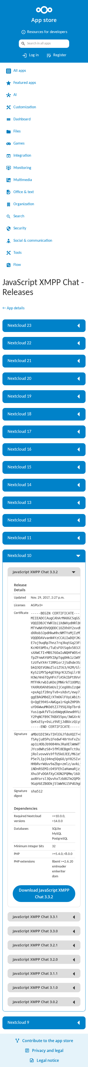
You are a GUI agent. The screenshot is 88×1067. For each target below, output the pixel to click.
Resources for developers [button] (44, 32)
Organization (23, 204)
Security (19, 228)
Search (18, 216)
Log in (30, 55)
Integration (22, 156)
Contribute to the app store (47, 1040)
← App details (13, 308)
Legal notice (48, 1060)
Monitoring (22, 168)
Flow (17, 265)
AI (15, 95)
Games (18, 144)
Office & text (23, 192)
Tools (17, 253)
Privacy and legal (47, 1050)
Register (56, 55)
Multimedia (22, 180)
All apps (19, 71)
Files (17, 131)
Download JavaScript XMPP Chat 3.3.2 (44, 893)
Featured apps (24, 83)
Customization (24, 107)
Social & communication (32, 241)
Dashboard (22, 119)
